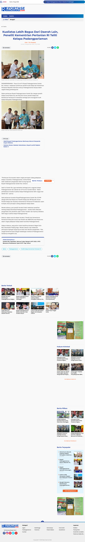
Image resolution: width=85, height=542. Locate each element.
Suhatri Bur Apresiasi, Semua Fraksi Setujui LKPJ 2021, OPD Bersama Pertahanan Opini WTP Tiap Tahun (21, 242)
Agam (23, 527)
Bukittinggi (37, 527)
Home (4, 2)
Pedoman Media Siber (78, 534)
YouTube (17, 535)
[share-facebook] (52, 47)
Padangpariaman (13, 249)
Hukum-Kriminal (63, 347)
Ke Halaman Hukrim (70, 379)
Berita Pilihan (62, 408)
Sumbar (24, 532)
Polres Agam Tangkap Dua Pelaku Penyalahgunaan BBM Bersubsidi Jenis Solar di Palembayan (77, 373)
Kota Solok (61, 527)
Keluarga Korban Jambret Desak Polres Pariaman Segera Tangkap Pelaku (62, 359)
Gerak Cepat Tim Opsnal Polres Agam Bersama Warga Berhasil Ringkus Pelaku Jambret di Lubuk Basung (63, 373)
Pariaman (37, 529)
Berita (4, 249)
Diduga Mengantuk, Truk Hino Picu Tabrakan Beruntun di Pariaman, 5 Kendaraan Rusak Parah (77, 435)
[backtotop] (42, 522)
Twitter (14, 535)
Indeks (5, 16)
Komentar (7, 47)
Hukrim (11, 16)
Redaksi (75, 527)
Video (6, 19)
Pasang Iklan (76, 529)
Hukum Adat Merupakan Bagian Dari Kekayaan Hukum (66, 476)
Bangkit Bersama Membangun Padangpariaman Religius (64, 484)
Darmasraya (50, 527)
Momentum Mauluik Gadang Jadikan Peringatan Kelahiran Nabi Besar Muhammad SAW (65, 453)
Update (48, 180)
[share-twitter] (55, 47)
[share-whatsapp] (58, 47)
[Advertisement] (52, 75)
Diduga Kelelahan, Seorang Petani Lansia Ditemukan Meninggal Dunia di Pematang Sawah (62, 421)
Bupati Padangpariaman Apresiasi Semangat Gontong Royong (65, 468)
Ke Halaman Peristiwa (70, 441)
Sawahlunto (62, 529)
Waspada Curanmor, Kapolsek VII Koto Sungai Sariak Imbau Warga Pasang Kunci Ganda (76, 359)
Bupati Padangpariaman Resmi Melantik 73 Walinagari (60, 1)
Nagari (13, 19)
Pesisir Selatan (50, 529)
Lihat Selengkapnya (70, 490)
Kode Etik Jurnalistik (78, 532)
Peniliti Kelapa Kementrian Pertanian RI (31, 249)
